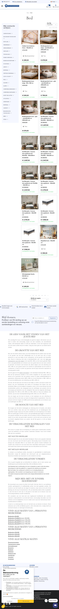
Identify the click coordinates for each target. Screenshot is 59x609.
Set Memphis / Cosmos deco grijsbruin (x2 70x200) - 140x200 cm (47, 153)
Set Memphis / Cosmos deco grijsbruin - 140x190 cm (29, 213)
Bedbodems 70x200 (13, 520)
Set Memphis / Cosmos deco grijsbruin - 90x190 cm (29, 242)
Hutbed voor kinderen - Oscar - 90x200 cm (28, 47)
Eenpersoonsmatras (13, 542)
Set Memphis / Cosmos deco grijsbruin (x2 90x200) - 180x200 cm (47, 118)
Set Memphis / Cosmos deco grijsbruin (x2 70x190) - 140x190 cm (29, 183)
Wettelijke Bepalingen (35, 596)
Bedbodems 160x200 (14, 536)
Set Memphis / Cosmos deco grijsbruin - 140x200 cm (48, 183)
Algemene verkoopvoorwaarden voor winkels (40, 593)
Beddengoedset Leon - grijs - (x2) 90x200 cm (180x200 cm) (48, 83)
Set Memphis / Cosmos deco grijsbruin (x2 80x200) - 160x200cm (28, 153)
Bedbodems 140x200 (14, 534)
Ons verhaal (6, 567)
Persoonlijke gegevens (35, 597)
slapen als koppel (24, 373)
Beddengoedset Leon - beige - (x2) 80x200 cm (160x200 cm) (47, 48)
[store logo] (12, 6)
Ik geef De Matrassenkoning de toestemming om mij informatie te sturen (45, 322)
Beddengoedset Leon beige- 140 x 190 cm (28, 82)
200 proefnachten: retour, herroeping (38, 578)
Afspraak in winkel (34, 567)
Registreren (53, 318)
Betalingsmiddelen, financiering (37, 581)
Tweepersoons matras (14, 544)
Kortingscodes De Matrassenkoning (38, 599)
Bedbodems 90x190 (13, 516)
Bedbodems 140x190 (13, 532)
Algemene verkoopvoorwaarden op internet (40, 594)
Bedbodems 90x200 (13, 524)
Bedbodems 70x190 (13, 518)
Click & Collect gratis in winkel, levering (39, 579)
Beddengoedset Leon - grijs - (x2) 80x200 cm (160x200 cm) (29, 118)
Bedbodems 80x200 (13, 522)
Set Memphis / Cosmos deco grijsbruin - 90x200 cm (47, 213)
